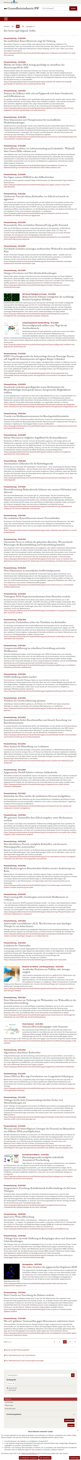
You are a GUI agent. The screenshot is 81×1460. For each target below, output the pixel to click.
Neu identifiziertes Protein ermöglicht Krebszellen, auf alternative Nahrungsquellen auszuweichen (35, 845)
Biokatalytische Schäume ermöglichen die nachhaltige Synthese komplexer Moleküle (48, 298)
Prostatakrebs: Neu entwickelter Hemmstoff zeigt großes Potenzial (36, 225)
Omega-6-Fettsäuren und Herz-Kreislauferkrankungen (30, 273)
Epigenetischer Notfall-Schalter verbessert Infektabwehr (30, 772)
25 (13, 26)
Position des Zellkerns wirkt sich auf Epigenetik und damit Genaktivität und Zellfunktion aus (38, 95)
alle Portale (12, 1390)
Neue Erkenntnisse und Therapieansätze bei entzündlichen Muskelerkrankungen (32, 121)
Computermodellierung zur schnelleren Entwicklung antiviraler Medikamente (34, 649)
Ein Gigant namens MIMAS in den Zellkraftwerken (29, 177)
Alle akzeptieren (45, 1458)
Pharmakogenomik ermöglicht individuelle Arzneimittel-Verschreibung (43, 1159)
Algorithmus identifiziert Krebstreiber (22, 1052)
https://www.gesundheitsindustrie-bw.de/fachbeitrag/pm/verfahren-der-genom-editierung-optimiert (37, 709)
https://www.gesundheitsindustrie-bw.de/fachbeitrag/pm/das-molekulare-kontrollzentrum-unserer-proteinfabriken (40, 531)
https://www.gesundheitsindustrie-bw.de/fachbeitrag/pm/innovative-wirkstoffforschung (36, 1229)
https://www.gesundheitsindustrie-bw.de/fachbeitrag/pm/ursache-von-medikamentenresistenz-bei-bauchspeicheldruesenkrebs (40, 427)
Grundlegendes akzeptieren (29, 1458)
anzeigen (71, 1425)
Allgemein (8, 1399)
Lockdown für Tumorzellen (17, 945)
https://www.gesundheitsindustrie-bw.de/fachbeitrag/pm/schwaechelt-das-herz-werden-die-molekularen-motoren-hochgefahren (38, 807)
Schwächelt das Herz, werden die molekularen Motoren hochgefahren (37, 796)
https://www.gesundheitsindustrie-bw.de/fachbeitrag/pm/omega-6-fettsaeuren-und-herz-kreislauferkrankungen (37, 286)
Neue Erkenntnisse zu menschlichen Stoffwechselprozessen (32, 571)
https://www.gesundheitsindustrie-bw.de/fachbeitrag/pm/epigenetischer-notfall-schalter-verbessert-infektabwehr (37, 785)
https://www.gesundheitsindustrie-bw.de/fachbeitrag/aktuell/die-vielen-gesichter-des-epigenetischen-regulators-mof (35, 1284)
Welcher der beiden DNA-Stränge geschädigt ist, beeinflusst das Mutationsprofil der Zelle (34, 66)
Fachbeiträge (9, 1402)
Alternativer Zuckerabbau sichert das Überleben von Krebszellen (35, 622)
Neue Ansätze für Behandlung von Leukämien (26, 746)
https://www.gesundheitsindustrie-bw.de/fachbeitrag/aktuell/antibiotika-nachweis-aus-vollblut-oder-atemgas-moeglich (39, 989)
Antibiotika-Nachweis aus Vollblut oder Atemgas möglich (46, 971)
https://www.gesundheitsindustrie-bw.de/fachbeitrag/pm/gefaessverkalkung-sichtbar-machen (38, 691)
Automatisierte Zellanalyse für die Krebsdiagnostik (28, 464)
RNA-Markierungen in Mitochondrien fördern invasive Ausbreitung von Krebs (39, 870)
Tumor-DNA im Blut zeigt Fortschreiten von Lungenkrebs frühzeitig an (39, 1076)
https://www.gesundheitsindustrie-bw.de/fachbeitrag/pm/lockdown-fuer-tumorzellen (35, 960)
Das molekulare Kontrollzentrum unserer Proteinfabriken (32, 518)
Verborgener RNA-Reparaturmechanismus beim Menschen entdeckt (37, 596)
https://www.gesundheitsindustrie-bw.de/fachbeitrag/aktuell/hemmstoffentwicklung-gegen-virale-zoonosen (40, 1042)
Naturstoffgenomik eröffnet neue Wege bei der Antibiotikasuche (44, 327)
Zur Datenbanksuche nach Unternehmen (20, 1355)
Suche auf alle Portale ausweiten (17, 1350)
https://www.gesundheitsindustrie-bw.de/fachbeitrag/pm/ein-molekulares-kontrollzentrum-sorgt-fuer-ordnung (40, 54)
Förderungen (9, 1405)
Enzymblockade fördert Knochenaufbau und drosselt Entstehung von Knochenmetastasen (37, 721)
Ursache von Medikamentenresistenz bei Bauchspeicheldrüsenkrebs (36, 416)
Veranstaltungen (10, 1408)
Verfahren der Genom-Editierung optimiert (25, 701)
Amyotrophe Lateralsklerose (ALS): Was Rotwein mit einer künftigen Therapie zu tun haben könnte (37, 925)
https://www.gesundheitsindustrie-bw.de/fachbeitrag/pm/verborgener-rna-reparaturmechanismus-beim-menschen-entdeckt (40, 611)
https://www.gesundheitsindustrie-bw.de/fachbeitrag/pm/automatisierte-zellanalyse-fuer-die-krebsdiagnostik (38, 479)
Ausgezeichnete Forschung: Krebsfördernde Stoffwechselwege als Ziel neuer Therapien (40, 1189)
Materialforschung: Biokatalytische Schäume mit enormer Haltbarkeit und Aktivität (40, 491)
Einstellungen (74, 1458)
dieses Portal (13, 1388)
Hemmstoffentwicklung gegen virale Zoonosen (45, 1027)
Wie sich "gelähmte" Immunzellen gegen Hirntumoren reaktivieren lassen (39, 1321)
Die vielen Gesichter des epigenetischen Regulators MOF (49, 1267)
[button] (73, 1414)
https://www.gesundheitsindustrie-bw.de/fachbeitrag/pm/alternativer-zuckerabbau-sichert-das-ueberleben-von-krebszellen (39, 637)
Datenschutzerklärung (29, 1453)
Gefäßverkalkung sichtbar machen (20, 677)
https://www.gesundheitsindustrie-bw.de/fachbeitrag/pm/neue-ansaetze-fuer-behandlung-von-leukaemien (39, 762)
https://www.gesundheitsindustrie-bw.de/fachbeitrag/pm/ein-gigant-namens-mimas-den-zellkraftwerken (37, 186)
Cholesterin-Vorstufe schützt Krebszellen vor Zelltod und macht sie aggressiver (36, 198)
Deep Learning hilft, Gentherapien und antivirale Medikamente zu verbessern (36, 898)
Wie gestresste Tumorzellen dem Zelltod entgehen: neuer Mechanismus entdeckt (38, 819)
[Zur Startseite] (21, 8)
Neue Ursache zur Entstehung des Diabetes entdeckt (29, 1295)
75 (23, 26)
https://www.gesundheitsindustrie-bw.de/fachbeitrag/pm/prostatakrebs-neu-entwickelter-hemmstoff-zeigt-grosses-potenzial (37, 238)
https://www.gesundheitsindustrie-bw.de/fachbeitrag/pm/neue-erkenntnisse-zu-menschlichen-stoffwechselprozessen (39, 586)
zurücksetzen (69, 1420)
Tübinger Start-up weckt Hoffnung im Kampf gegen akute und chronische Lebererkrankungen (40, 1240)
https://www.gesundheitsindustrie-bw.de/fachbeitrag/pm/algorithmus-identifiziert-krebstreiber (39, 1067)
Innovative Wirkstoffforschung (19, 1217)
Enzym (10, 1383)
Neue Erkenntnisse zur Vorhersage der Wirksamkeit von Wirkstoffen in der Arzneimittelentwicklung (40, 1001)
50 (18, 26)
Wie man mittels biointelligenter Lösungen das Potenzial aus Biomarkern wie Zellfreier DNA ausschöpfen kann (39, 1130)
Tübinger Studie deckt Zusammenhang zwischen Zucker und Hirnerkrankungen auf (33, 1101)
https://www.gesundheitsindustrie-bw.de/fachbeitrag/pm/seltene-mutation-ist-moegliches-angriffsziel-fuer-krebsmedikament (37, 453)
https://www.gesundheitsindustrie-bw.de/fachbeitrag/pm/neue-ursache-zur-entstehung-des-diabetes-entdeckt (38, 1310)
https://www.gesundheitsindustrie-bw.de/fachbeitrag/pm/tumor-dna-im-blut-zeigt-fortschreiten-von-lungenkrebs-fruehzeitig (39, 1089)
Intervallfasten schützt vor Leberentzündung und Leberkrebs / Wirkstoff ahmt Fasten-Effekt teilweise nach (39, 150)
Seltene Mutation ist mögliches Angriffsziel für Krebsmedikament (35, 438)
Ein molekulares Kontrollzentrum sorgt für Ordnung (29, 41)
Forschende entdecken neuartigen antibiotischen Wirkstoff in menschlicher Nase (40, 250)
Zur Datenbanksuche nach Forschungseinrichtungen (25, 1361)
